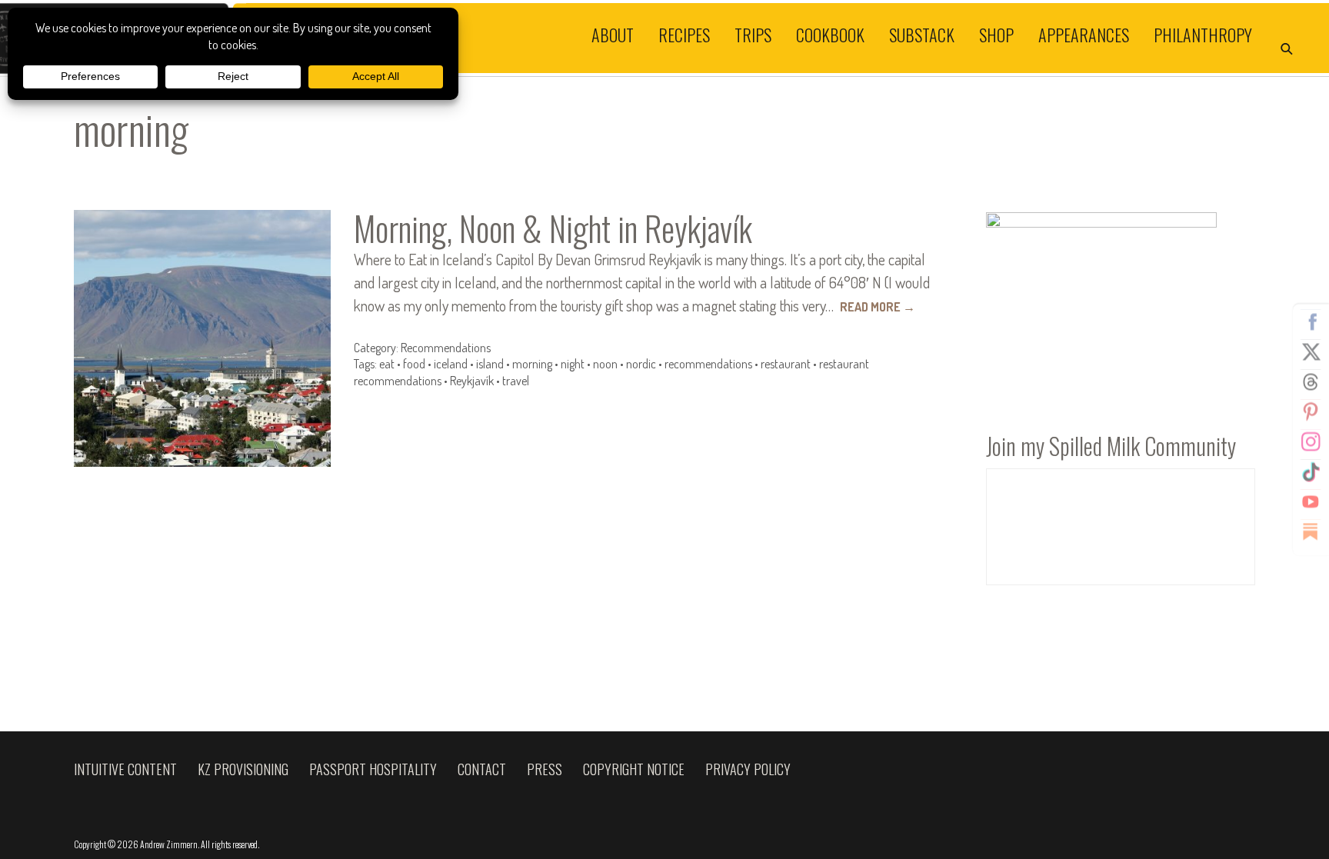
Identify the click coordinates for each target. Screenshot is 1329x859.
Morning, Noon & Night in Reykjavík (553, 228)
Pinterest (1310, 411)
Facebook (1310, 321)
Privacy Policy (748, 769)
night (573, 363)
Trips (752, 34)
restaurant (786, 363)
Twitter (1310, 351)
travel (515, 380)
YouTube (1310, 501)
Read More (877, 307)
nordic (641, 363)
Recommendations (446, 347)
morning (532, 363)
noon (605, 363)
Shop (996, 34)
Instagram (1310, 441)
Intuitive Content (125, 769)
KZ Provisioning (243, 769)
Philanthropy (1203, 34)
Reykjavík (472, 380)
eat (387, 363)
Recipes (684, 34)
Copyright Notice (633, 769)
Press (544, 769)
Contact (482, 769)
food (414, 363)
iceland (451, 363)
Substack (921, 34)
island (490, 363)
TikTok (1310, 471)
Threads (1310, 381)
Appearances (1083, 34)
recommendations (708, 363)
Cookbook (830, 34)
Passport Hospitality (373, 769)
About (612, 34)
